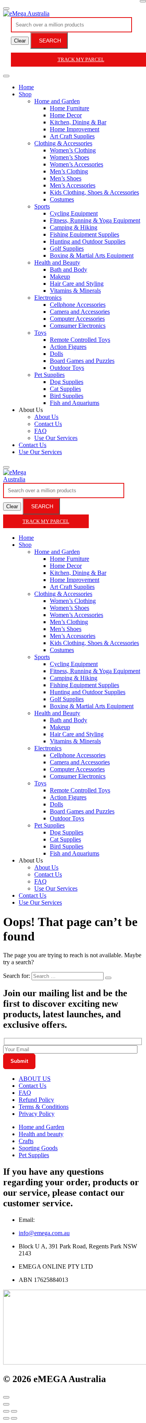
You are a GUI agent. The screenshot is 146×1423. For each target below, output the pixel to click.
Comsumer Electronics (78, 325)
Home (26, 87)
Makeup (60, 276)
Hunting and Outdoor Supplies (87, 241)
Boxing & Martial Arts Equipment (92, 255)
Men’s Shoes (65, 178)
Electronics (48, 297)
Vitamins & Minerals (75, 290)
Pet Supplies (49, 374)
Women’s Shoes (69, 157)
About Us (46, 417)
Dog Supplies (66, 381)
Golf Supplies (67, 248)
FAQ (40, 431)
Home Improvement (74, 129)
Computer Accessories (77, 318)
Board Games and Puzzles (82, 360)
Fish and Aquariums (74, 403)
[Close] (143, 1)
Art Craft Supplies (72, 136)
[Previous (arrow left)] (6, 1418)
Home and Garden (57, 101)
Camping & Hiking (73, 227)
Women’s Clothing (73, 150)
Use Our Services (55, 438)
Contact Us (48, 424)
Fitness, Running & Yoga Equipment (95, 220)
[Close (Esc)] (6, 1411)
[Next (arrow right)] (14, 1418)
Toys (40, 332)
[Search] (6, 467)
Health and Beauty (57, 262)
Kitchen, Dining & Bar (78, 122)
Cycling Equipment (74, 213)
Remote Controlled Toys (80, 339)
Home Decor (66, 115)
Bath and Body (68, 269)
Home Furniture (69, 108)
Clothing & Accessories (63, 143)
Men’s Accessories (72, 185)
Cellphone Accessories (78, 304)
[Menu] (6, 8)
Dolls (56, 353)
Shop (25, 94)
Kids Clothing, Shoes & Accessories (94, 192)
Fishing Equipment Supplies (84, 234)
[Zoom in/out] (14, 1411)
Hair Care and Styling (77, 283)
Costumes (62, 199)
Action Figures (68, 346)
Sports (42, 206)
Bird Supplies (66, 395)
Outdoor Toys (67, 367)
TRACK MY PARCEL (46, 521)
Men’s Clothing (69, 171)
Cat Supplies (65, 388)
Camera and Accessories (80, 311)
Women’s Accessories (76, 164)
